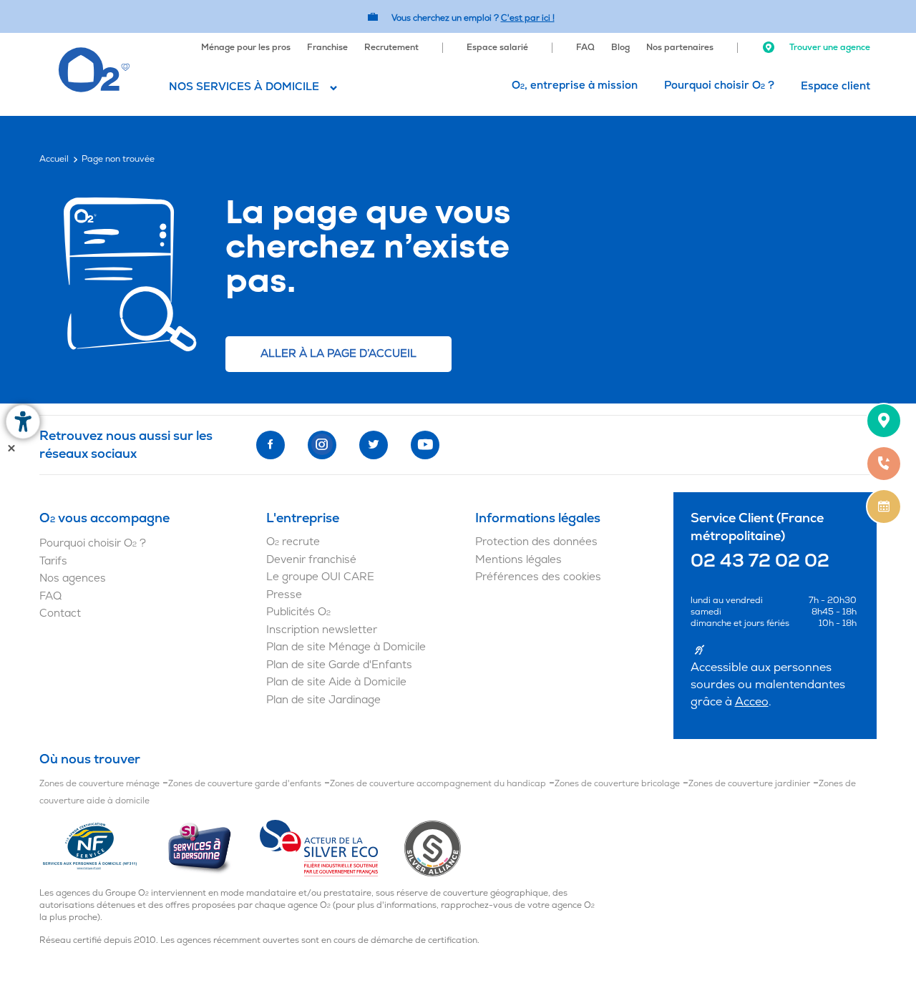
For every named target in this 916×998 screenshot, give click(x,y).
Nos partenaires (679, 47)
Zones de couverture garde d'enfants (244, 783)
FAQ (585, 47)
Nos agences (72, 578)
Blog (620, 47)
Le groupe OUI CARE (320, 577)
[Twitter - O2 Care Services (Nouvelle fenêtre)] (373, 445)
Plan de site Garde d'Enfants (339, 665)
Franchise (327, 47)
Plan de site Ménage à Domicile (346, 647)
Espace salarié (497, 47)
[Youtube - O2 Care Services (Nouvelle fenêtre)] (425, 445)
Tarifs (53, 561)
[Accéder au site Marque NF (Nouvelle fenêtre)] (102, 848)
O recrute (293, 542)
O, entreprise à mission (575, 85)
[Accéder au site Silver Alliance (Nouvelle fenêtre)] (432, 848)
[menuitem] (246, 46)
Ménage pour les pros (246, 47)
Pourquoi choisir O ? (719, 85)
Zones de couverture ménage (99, 783)
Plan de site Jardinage (323, 700)
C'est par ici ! (528, 18)
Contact (60, 613)
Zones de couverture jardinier (749, 783)
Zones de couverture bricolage (617, 783)
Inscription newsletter (321, 630)
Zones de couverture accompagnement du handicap (438, 783)
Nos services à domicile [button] (244, 87)
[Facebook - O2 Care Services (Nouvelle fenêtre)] (270, 445)
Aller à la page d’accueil (338, 354)
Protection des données (536, 542)
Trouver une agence (828, 47)
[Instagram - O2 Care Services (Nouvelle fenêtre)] (322, 445)
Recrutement (391, 47)
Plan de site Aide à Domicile (336, 682)
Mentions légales (518, 560)
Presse (284, 595)
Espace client (835, 86)
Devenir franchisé (311, 560)
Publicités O (298, 612)
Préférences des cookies (538, 577)
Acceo (752, 702)
